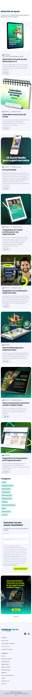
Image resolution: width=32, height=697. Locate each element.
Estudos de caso (6, 511)
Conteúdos (4, 637)
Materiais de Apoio (7, 498)
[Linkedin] (25, 634)
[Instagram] (29, 634)
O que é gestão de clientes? (8, 643)
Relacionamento (6, 489)
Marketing (4, 502)
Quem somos (5, 640)
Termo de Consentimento (11, 556)
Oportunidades (6, 492)
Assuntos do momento (7, 649)
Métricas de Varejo (7, 495)
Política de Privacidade (10, 565)
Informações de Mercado (8, 505)
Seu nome (6, 533)
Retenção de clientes (7, 485)
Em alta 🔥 (4, 515)
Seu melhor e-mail (8, 539)
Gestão (4, 508)
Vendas (4, 482)
